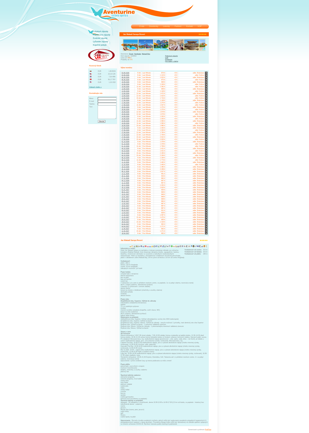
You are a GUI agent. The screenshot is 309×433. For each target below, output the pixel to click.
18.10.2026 (125, 167)
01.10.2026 (125, 142)
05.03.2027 (125, 210)
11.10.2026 (125, 162)
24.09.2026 (125, 116)
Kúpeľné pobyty (99, 45)
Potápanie (168, 59)
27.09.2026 (125, 128)
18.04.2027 (125, 233)
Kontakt (189, 26)
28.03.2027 (125, 219)
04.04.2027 (125, 224)
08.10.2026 (125, 160)
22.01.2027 (125, 197)
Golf (166, 58)
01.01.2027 (125, 190)
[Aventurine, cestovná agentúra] (142, 13)
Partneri (178, 26)
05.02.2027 (125, 201)
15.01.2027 (125, 194)
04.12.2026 (125, 181)
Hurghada (137, 54)
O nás (141, 26)
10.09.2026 (125, 82)
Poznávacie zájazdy (101, 35)
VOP (200, 26)
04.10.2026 (125, 148)
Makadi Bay (146, 54)
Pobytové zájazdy (100, 31)
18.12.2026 (125, 185)
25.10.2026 (125, 169)
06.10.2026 (125, 158)
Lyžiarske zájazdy (100, 42)
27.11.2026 (125, 178)
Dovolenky (153, 26)
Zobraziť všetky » (95, 87)
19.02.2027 (125, 206)
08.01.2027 (125, 192)
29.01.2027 (125, 199)
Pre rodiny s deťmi (171, 61)
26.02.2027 (125, 208)
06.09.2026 (125, 77)
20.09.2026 (125, 107)
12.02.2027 (125, 203)
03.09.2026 (125, 73)
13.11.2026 (125, 174)
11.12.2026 (125, 183)
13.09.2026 (125, 89)
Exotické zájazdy (100, 38)
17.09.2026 (125, 100)
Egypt (131, 54)
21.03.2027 (125, 215)
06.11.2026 (125, 171)
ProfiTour (208, 429)
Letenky (166, 26)
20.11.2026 (125, 176)
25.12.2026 (125, 187)
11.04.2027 (125, 229)
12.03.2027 (125, 213)
